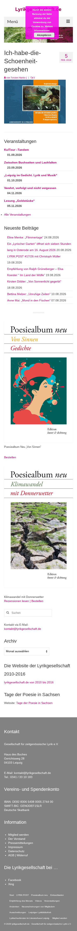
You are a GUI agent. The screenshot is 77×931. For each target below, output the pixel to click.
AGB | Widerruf (18, 855)
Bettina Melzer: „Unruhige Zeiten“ (29, 294)
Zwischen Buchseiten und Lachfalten (30, 162)
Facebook (14, 880)
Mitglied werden (18, 834)
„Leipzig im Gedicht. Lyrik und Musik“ (30, 175)
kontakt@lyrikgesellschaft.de (22, 628)
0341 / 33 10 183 (21, 777)
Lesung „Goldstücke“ (19, 200)
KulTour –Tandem (16, 149)
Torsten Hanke (18, 77)
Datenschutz (16, 851)
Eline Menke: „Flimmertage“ (25, 237)
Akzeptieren (44, 35)
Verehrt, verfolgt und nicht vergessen (30, 188)
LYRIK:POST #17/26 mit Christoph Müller (34, 256)
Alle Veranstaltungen (17, 214)
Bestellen (10, 457)
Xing (11, 884)
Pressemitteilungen (20, 843)
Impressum (15, 847)
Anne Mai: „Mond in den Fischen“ (29, 300)
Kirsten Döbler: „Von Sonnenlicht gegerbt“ (34, 281)
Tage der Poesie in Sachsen (34, 703)
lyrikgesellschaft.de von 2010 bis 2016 (29, 682)
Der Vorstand (16, 838)
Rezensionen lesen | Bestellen (23, 601)
